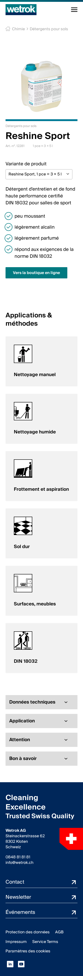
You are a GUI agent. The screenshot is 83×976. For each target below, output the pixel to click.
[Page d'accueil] (21, 9)
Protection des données (28, 932)
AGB (59, 932)
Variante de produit (26, 164)
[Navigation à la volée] (74, 9)
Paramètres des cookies (28, 951)
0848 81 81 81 (18, 857)
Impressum (16, 941)
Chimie (18, 29)
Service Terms (45, 941)
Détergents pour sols (49, 29)
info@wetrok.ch (19, 862)
